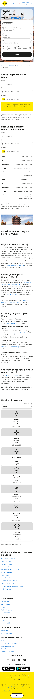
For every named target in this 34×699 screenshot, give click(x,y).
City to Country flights (9, 677)
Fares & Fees (5, 649)
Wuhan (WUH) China (10, 43)
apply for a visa (12, 294)
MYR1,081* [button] (16, 17)
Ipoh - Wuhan (6, 589)
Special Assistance (7, 646)
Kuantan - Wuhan (7, 567)
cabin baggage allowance (15, 265)
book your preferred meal (16, 333)
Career (3, 607)
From (5, 35)
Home (3, 65)
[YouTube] (25, 660)
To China (20, 65)
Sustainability (5, 613)
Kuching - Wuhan (7, 572)
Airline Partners (6, 610)
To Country (8, 675)
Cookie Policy (8, 691)
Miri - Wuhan (5, 575)
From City (17, 679)
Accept (17, 695)
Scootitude (5, 602)
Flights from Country (23, 677)
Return (20, 47)
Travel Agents (5, 630)
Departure (6, 47)
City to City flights (23, 675)
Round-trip (7, 24)
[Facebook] (8, 660)
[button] (11, 27)
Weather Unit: (28, 403)
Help (2, 640)
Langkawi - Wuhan (7, 583)
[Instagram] (13, 660)
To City (14, 675)
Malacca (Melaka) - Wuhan (10, 569)
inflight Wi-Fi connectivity (10, 347)
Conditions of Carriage (9, 643)
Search (17, 54)
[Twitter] (19, 660)
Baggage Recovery (7, 651)
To (4, 41)
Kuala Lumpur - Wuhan (9, 581)
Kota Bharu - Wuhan (8, 558)
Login (14, 3)
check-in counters (12, 375)
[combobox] (18, 84)
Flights (11, 65)
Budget (3, 95)
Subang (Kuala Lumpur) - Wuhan (12, 586)
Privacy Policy (8, 687)
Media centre (5, 604)
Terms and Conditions (21, 687)
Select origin (7, 37)
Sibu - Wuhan (6, 561)
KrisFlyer (4, 620)
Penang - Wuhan (7, 564)
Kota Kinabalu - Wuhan (9, 578)
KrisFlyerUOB (5, 623)
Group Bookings (6, 633)
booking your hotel (12, 323)
